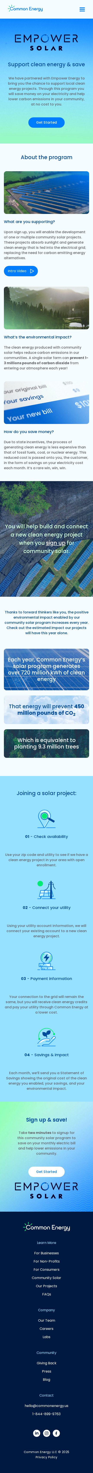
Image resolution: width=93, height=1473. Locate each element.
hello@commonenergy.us (46, 1405)
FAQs (46, 1294)
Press (46, 1371)
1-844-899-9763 (46, 1414)
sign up (56, 543)
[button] (82, 9)
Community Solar (46, 1277)
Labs (46, 1336)
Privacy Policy (47, 1457)
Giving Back (46, 1363)
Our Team (46, 1320)
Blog (46, 1379)
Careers (46, 1328)
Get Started (46, 122)
